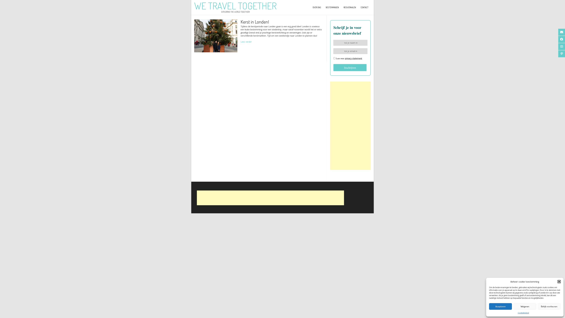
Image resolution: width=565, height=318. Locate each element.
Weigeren (525, 306)
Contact (364, 7)
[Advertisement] (350, 126)
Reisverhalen (350, 7)
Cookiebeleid (523, 313)
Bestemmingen (332, 7)
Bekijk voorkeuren (549, 306)
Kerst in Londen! (255, 22)
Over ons (317, 7)
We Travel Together (235, 5)
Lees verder (246, 41)
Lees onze (349, 58)
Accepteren (500, 306)
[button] (559, 281)
